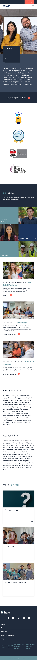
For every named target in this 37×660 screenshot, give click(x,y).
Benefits (5, 295)
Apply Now (29, 2)
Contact (3, 624)
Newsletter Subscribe (7, 635)
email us (25, 450)
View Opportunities (17, 97)
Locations (4, 631)
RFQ (2, 639)
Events (3, 628)
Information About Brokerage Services (19, 646)
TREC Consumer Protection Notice (30, 646)
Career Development (9, 334)
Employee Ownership (10, 374)
